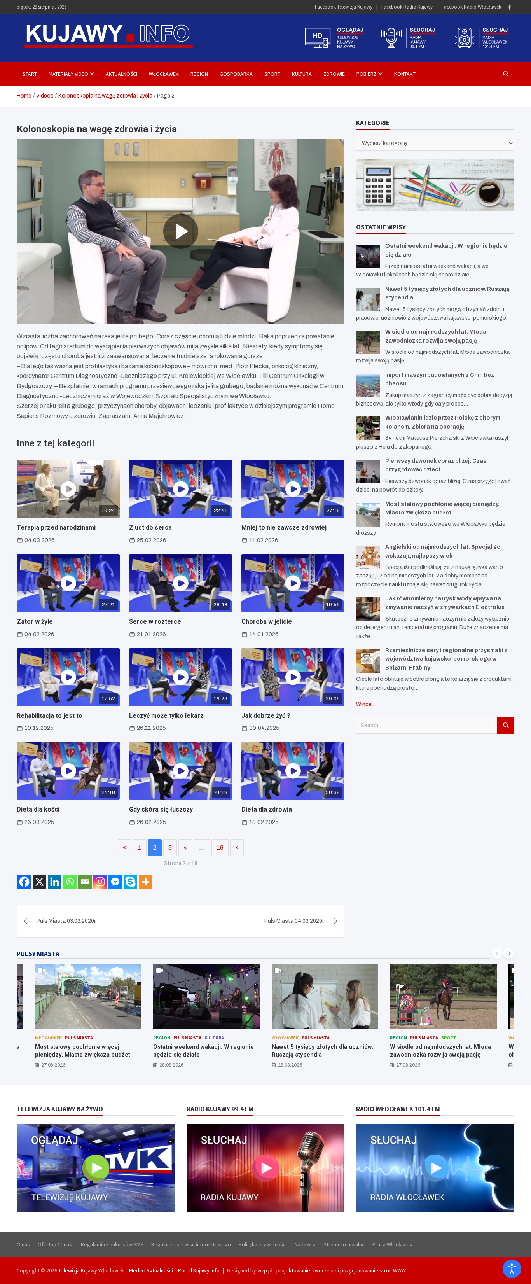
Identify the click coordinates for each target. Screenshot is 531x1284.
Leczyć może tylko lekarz (166, 715)
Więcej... (366, 704)
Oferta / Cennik (55, 1244)
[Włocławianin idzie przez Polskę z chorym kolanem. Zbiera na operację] (368, 428)
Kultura (302, 73)
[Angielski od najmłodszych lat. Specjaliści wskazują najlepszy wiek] (368, 557)
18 (220, 847)
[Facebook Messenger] (115, 882)
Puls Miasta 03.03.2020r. (66, 921)
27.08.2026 (53, 1064)
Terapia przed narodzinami (56, 527)
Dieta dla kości (38, 809)
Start (30, 73)
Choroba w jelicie (266, 621)
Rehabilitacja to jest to (49, 715)
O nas (23, 1244)
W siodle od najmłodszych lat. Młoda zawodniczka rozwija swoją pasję (440, 1050)
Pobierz (366, 73)
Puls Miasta (79, 1038)
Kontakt (405, 73)
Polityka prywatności (263, 1244)
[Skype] (130, 882)
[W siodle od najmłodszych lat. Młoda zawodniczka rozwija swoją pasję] (368, 342)
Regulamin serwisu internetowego (191, 1244)
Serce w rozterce (155, 621)
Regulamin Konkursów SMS (112, 1244)
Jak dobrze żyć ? (265, 715)
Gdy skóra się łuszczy (161, 809)
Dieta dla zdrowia (266, 809)
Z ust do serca (150, 527)
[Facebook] (509, 7)
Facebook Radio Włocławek (471, 6)
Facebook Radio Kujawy (407, 6)
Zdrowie (334, 73)
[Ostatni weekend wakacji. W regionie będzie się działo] (368, 256)
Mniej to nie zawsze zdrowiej (284, 527)
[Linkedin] (54, 882)
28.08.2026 (171, 1064)
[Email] (85, 882)
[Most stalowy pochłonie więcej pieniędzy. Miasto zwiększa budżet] (368, 515)
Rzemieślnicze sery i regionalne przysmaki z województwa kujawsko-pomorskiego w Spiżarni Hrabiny (446, 659)
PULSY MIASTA (38, 954)
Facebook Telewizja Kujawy (343, 6)
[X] (39, 882)
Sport (272, 73)
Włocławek (164, 73)
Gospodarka (236, 73)
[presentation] (497, 953)
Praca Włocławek (392, 1244)
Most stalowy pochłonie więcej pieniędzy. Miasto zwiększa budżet (82, 1050)
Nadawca (305, 1244)
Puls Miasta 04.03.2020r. (294, 921)
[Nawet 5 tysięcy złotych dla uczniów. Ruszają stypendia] (368, 299)
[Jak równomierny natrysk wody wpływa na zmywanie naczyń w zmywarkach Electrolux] (368, 609)
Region (199, 73)
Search (505, 725)
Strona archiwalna (344, 1244)
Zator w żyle (35, 621)
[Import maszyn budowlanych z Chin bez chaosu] (368, 385)
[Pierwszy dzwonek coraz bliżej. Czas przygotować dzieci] (368, 471)
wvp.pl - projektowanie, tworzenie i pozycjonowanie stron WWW (331, 1270)
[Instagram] (100, 882)
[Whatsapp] (70, 882)
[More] (145, 882)
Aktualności (121, 73)
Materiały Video (68, 73)
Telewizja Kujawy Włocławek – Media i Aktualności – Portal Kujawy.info (139, 1270)
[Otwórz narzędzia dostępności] (512, 1269)
